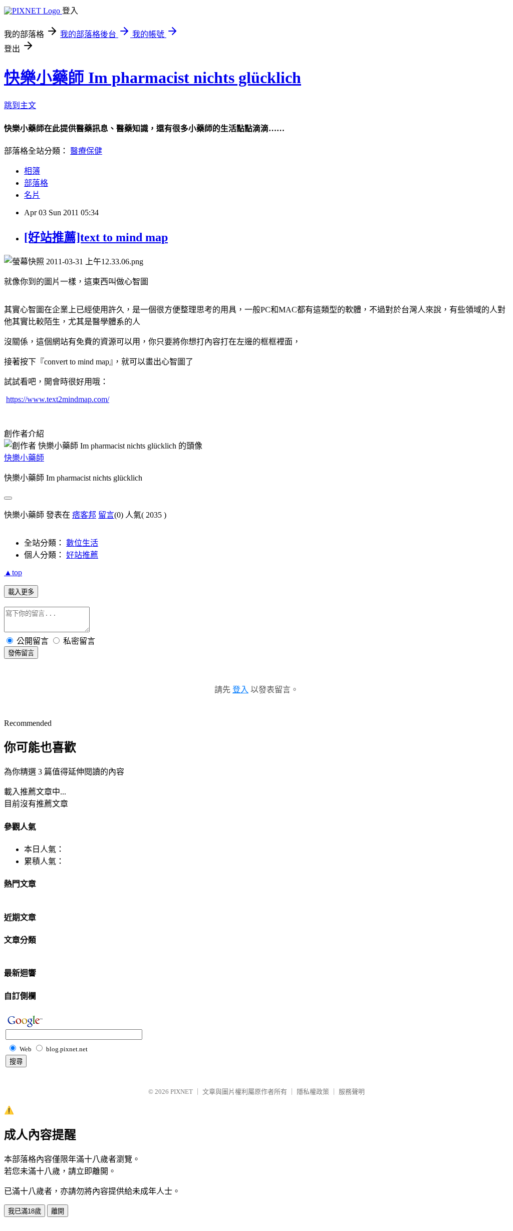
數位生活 (82, 543)
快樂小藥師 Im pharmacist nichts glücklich (152, 78)
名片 (32, 195)
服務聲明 (352, 1091)
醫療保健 (86, 151)
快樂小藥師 (24, 458)
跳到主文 (20, 105)
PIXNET (181, 1091)
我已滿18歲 (24, 1211)
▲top (13, 572)
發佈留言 (21, 653)
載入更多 (21, 592)
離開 (57, 1211)
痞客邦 (84, 515)
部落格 (36, 183)
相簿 (32, 171)
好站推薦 (82, 555)
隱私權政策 (313, 1091)
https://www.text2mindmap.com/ (57, 399)
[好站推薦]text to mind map (96, 237)
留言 (106, 515)
